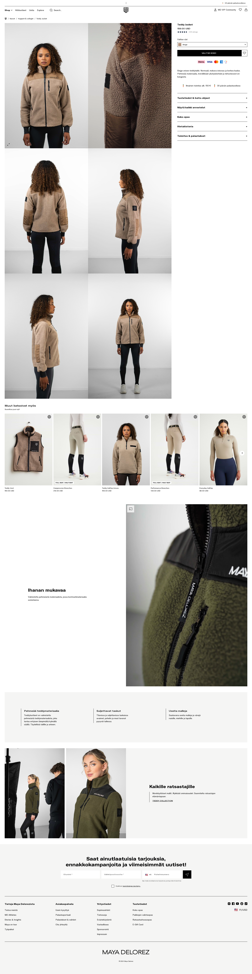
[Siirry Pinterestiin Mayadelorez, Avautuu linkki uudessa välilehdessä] (241, 903)
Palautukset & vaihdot (66, 919)
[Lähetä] (187, 874)
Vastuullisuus (103, 924)
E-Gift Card (138, 924)
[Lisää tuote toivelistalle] (244, 53)
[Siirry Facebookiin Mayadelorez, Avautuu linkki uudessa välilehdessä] (233, 903)
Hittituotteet (20, 10)
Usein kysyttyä (62, 910)
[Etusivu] (6, 19)
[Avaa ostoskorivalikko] (246, 9)
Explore (40, 10)
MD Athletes (10, 915)
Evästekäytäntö (104, 919)
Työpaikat (9, 929)
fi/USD (240, 910)
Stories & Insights (13, 919)
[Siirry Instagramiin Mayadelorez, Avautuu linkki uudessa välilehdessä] (229, 903)
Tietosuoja (102, 915)
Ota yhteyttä (61, 924)
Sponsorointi (103, 929)
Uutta (31, 10)
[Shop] (11, 10)
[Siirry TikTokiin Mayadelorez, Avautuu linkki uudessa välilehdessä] (246, 903)
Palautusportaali (66, 914)
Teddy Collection (162, 801)
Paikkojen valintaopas (143, 915)
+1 (148, 874)
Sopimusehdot (103, 910)
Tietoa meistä (11, 910)
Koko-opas (138, 910)
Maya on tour (11, 924)
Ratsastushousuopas (142, 919)
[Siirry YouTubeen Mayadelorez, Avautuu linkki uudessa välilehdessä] (237, 903)
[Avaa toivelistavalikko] (240, 9)
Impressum (102, 934)
